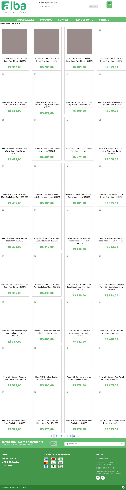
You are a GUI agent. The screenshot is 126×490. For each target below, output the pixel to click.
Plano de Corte (84, 19)
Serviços (63, 19)
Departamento (10, 458)
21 (71, 436)
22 (74, 436)
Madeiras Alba (25, 19)
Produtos (46, 19)
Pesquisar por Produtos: (48, 3)
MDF (9, 23)
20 (67, 436)
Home (3, 23)
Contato (104, 19)
